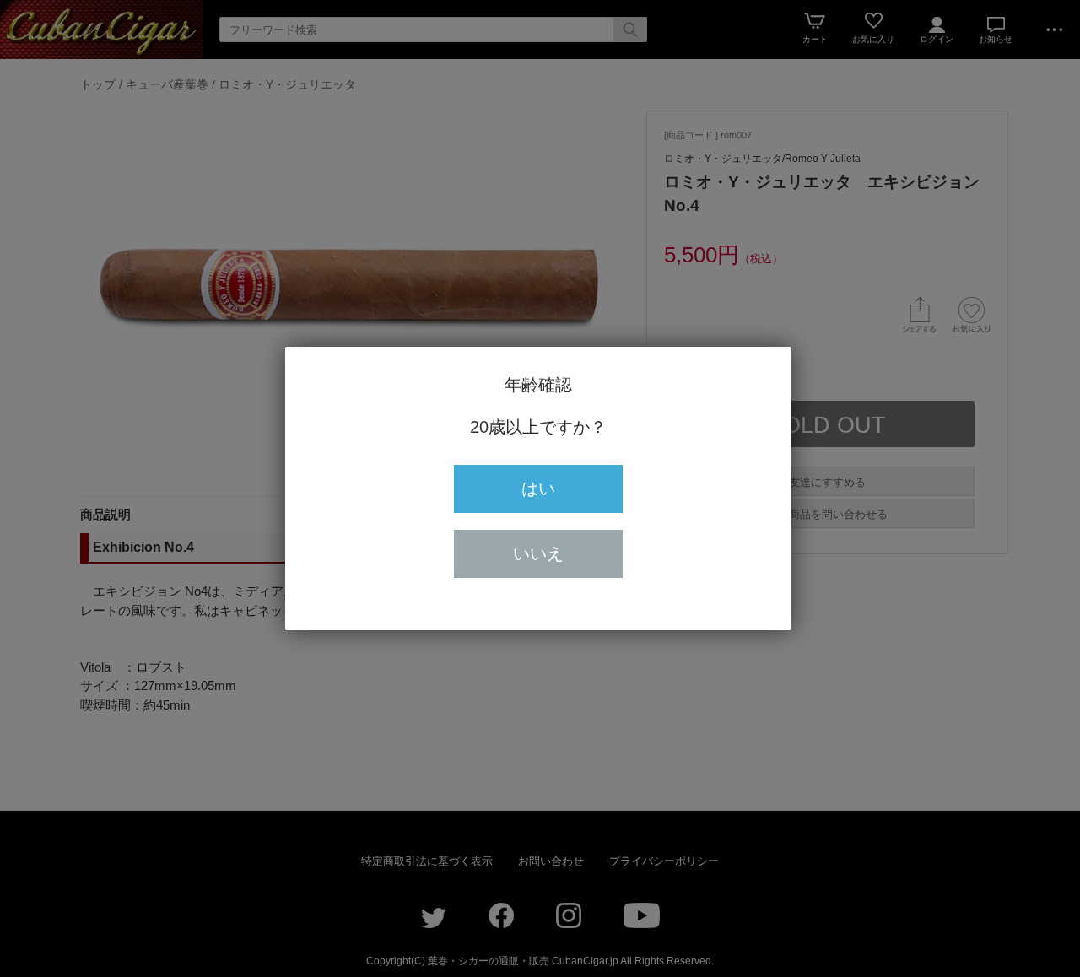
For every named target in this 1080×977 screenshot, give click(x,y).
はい (538, 488)
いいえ (538, 553)
